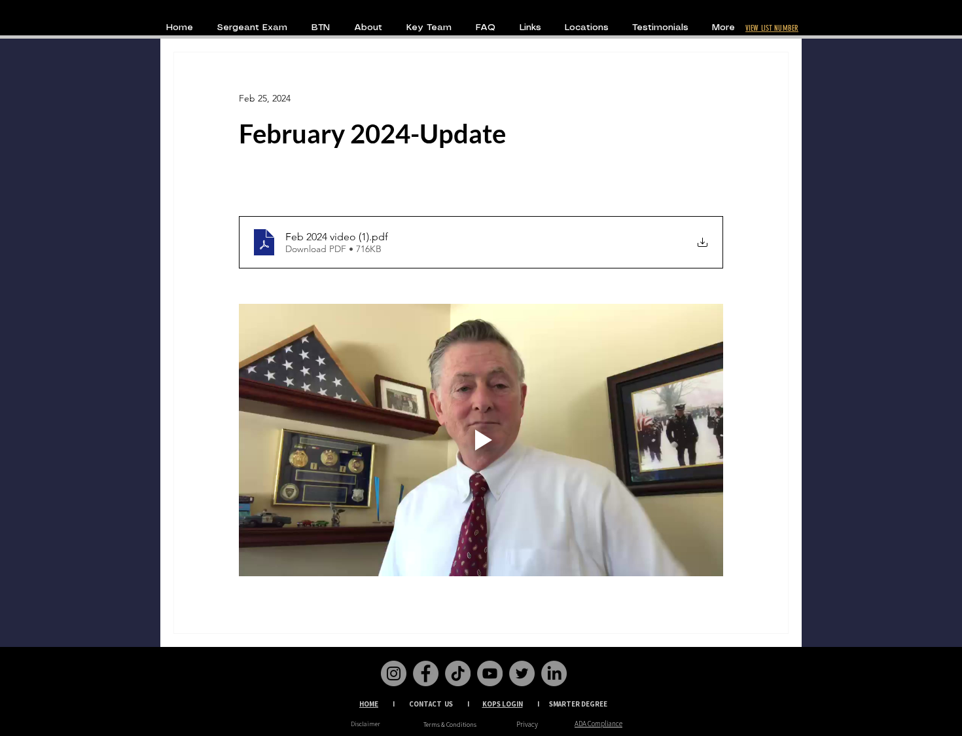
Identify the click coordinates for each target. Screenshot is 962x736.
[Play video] (481, 440)
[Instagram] (393, 673)
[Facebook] (425, 673)
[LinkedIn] (554, 673)
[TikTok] (458, 673)
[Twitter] (522, 673)
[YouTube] (490, 673)
